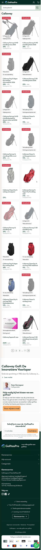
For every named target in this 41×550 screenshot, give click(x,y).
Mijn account (6, 465)
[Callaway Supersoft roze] (11, 323)
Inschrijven (32, 431)
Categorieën (6, 469)
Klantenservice (7, 461)
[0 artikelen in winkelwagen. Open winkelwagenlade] (38, 2)
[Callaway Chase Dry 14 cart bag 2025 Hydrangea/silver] (11, 285)
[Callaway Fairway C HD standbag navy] (30, 213)
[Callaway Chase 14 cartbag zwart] (30, 285)
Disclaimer (23, 530)
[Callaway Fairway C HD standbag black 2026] (30, 64)
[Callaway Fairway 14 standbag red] (11, 213)
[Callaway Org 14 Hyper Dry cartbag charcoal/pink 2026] (11, 64)
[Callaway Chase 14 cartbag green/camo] (30, 140)
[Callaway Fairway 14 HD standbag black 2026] (30, 28)
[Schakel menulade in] (2, 2)
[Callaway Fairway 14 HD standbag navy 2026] (11, 28)
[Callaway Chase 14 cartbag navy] (30, 102)
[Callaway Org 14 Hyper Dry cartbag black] (11, 249)
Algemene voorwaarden (12, 530)
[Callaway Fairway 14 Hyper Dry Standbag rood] (30, 175)
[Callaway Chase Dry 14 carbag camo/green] (11, 175)
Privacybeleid (30, 530)
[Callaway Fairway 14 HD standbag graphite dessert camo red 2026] (11, 102)
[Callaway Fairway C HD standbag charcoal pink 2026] (30, 323)
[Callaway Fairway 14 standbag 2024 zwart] (11, 140)
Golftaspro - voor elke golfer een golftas (20, 534)
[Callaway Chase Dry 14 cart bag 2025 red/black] (30, 249)
